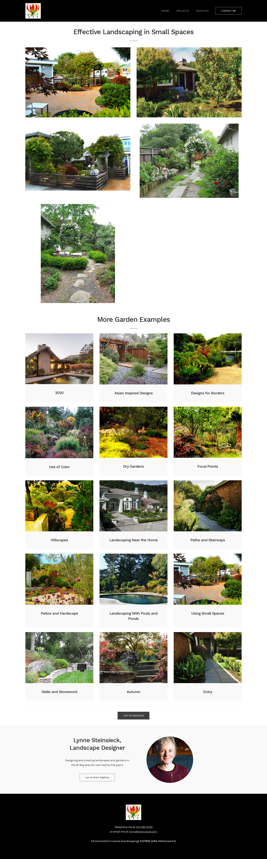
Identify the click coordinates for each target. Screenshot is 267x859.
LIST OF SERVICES (133, 715)
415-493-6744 (144, 827)
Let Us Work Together (97, 777)
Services (202, 10)
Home (165, 10)
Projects (182, 10)
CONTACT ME (228, 10)
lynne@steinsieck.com (143, 831)
